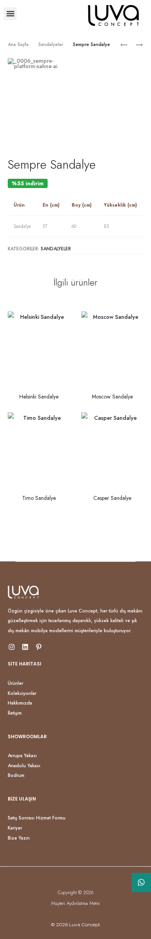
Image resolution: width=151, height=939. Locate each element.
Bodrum (16, 775)
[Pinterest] (39, 647)
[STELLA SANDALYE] (135, 44)
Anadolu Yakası (24, 765)
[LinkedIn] (25, 647)
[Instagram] (11, 647)
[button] (10, 13)
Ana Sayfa (18, 44)
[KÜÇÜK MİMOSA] (124, 44)
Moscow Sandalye (112, 396)
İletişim (15, 713)
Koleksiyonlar (22, 693)
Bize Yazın (19, 838)
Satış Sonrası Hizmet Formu (36, 817)
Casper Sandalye (112, 498)
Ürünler (15, 683)
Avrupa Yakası (22, 755)
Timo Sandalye (39, 498)
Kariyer (15, 827)
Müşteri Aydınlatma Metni (75, 903)
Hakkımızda (20, 703)
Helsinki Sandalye (38, 396)
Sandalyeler (50, 44)
